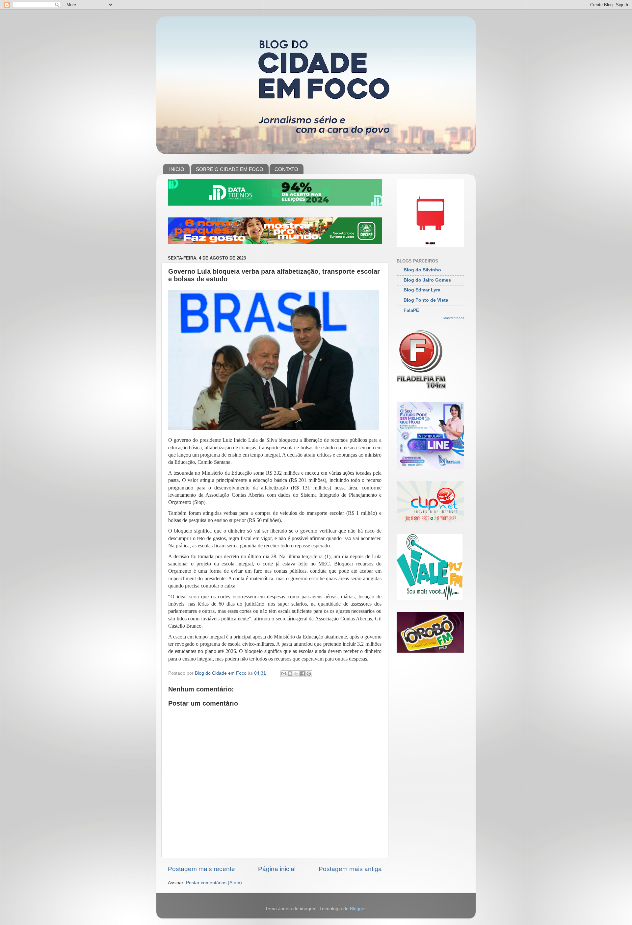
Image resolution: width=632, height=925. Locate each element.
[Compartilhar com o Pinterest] (308, 673)
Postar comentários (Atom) (214, 882)
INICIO (176, 169)
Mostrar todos (453, 318)
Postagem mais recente (201, 868)
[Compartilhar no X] (296, 673)
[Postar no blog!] (290, 673)
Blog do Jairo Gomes (427, 280)
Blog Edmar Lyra (422, 290)
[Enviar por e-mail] (283, 673)
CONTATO (286, 169)
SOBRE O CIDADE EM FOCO (229, 169)
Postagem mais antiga (350, 868)
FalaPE (411, 310)
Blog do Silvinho (422, 269)
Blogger (358, 908)
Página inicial (277, 868)
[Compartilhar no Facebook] (302, 673)
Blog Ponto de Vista (426, 300)
